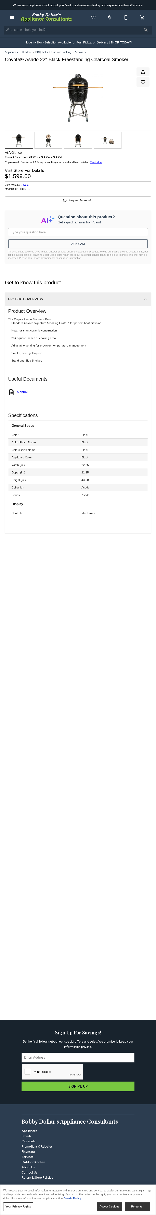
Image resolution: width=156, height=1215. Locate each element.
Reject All (137, 1206)
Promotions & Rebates (37, 1146)
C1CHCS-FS (22, 189)
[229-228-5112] (126, 17)
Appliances (11, 52)
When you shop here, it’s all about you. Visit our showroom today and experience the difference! (78, 5)
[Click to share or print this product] (143, 71)
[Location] (110, 17)
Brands (26, 1136)
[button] (12, 17)
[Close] (149, 1191)
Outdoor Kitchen (33, 1162)
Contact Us (29, 1172)
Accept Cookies (109, 1206)
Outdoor (26, 52)
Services (28, 1157)
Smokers (80, 52)
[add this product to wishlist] (143, 82)
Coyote (25, 185)
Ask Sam (78, 244)
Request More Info (80, 200)
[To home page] (46, 17)
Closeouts (29, 1141)
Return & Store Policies (37, 1177)
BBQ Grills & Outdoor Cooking (53, 52)
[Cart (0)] (142, 17)
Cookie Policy (72, 1198)
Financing (28, 1151)
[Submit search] (145, 30)
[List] (93, 17)
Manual (22, 392)
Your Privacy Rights (18, 1206)
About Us (28, 1167)
